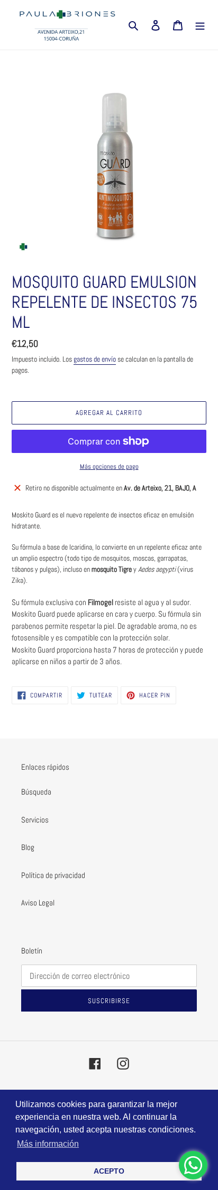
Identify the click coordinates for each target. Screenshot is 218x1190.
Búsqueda (36, 792)
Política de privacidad (53, 875)
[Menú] (200, 25)
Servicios (35, 820)
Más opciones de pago (109, 466)
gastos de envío (95, 359)
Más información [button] (48, 1143)
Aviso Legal (37, 903)
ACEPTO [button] (109, 1171)
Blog (27, 847)
